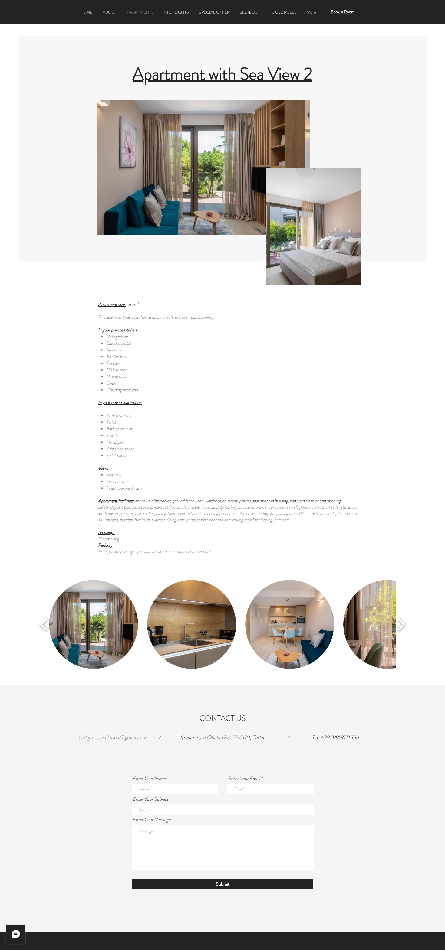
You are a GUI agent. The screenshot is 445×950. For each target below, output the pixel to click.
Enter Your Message (151, 819)
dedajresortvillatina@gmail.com (112, 737)
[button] (93, 624)
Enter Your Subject (150, 799)
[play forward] (401, 624)
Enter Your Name (149, 778)
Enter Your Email (244, 778)
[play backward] (44, 624)
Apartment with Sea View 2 (222, 74)
